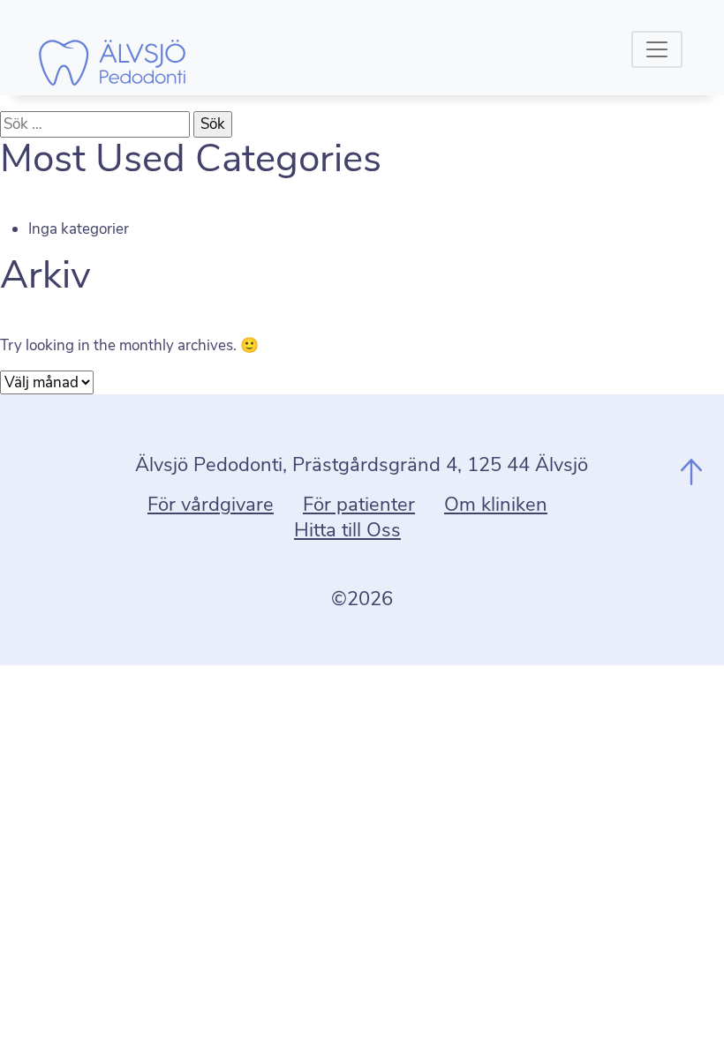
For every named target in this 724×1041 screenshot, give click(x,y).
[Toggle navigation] (657, 49)
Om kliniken (495, 504)
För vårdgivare (210, 504)
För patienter (359, 504)
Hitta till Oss (347, 530)
